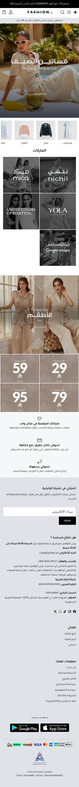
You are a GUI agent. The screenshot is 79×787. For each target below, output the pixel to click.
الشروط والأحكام (66, 695)
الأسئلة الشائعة (67, 673)
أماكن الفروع (69, 679)
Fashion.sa (36, 718)
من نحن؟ (71, 667)
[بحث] (60, 12)
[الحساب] (11, 12)
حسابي (72, 645)
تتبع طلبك (70, 634)
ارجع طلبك (70, 639)
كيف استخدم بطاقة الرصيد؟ (60, 701)
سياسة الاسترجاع (66, 684)
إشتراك (67, 521)
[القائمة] (69, 12)
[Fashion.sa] (39, 12)
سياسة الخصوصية (65, 690)
